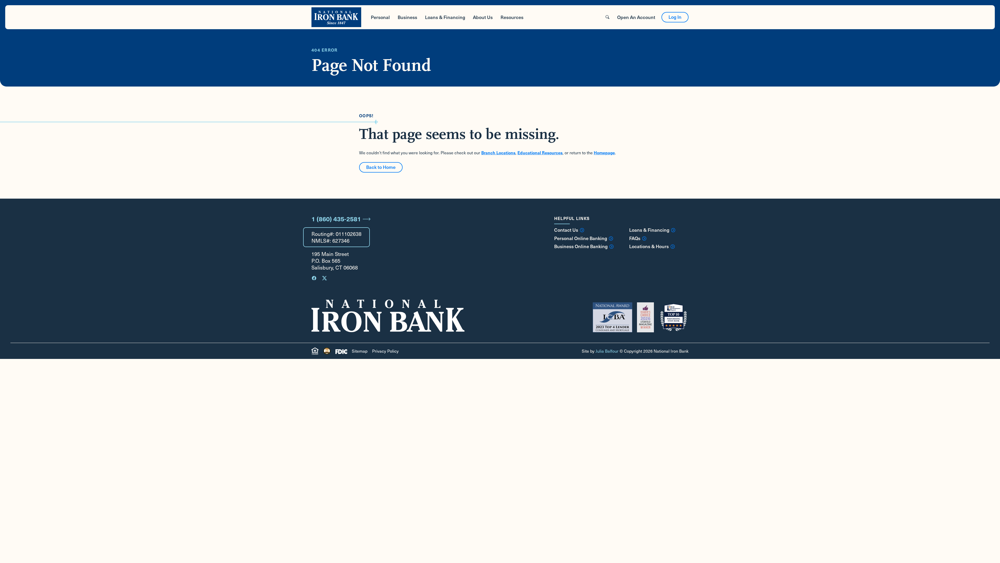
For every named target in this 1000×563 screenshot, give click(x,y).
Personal (380, 17)
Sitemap (359, 351)
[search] (607, 17)
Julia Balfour (607, 351)
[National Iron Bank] (336, 17)
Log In (675, 16)
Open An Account (636, 17)
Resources (512, 17)
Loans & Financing (445, 17)
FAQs (634, 238)
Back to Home (381, 166)
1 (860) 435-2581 (336, 218)
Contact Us (566, 230)
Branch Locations (498, 152)
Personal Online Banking (580, 238)
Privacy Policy (385, 351)
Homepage (604, 152)
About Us (483, 17)
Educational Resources (539, 152)
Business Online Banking (581, 246)
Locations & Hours (649, 246)
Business (407, 17)
